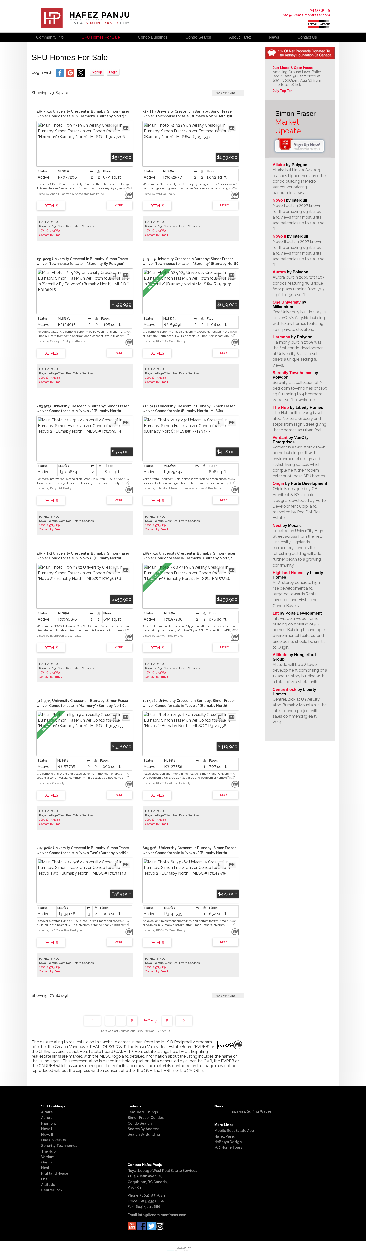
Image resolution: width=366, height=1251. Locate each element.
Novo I (279, 200)
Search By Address (143, 1129)
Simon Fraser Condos (146, 1118)
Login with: (42, 72)
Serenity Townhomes (292, 373)
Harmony (281, 337)
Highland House (288, 573)
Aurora (279, 272)
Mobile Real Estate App (234, 1131)
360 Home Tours (228, 1147)
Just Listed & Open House (293, 68)
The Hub (281, 407)
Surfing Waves (259, 1111)
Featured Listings (143, 1112)
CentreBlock (284, 689)
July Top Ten (282, 91)
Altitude (280, 655)
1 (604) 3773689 (49, 230)
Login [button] (113, 72)
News (274, 37)
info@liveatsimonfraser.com (306, 15)
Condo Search (140, 1123)
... (121, 1020)
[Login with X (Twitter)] (81, 75)
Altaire (279, 165)
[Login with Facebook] (60, 75)
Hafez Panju (224, 1136)
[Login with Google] (70, 75)
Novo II (279, 236)
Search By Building (144, 1134)
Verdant (280, 437)
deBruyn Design (228, 1142)
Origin (278, 483)
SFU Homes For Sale (101, 37)
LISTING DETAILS (51, 205)
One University (287, 302)
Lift (276, 613)
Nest (277, 525)
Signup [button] (97, 72)
